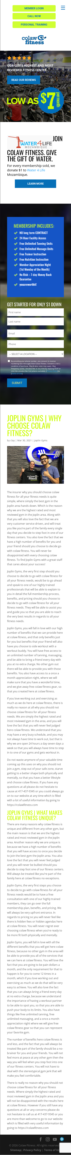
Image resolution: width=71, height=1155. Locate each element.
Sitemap (15, 1150)
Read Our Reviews (23, 80)
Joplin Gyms (40, 440)
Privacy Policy (52, 371)
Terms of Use (17, 373)
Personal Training (34, 24)
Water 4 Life (36, 170)
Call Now (34, 16)
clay (12, 440)
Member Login (34, 8)
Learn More (35, 183)
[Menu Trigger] (63, 7)
